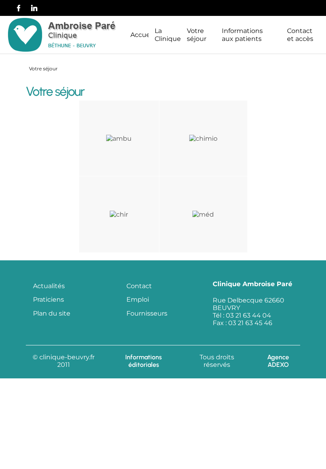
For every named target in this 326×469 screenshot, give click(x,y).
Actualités (49, 286)
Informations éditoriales (143, 360)
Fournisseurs (146, 313)
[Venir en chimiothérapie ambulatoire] (203, 137)
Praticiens (48, 299)
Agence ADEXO (278, 360)
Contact (139, 286)
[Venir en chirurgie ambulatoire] (119, 137)
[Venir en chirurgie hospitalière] (119, 214)
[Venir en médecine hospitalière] (203, 214)
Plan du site (51, 313)
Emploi (137, 299)
